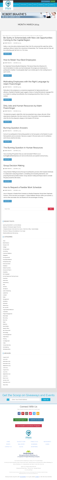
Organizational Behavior (8, 309)
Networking (5, 305)
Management (6, 299)
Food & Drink (23, 4)
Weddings (40, 4)
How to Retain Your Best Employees (19, 60)
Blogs (21, 446)
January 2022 (6, 380)
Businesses (34, 444)
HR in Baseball (6, 274)
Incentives (5, 278)
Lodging (30, 4)
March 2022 (5, 378)
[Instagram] (26, 413)
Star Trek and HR (6, 330)
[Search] (51, 209)
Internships (5, 280)
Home (8, 441)
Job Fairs (5, 286)
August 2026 (6, 357)
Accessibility (23, 476)
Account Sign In (20, 420)
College (4, 247)
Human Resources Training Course (10, 276)
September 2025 (6, 365)
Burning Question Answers (15, 128)
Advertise (53, 1)
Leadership (5, 292)
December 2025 (6, 361)
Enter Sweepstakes (45, 1)
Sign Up (45, 399)
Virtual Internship (7, 345)
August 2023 (6, 369)
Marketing (5, 301)
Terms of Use (30, 468)
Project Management (7, 313)
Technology (5, 332)
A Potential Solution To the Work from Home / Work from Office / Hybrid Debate (20, 229)
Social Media (6, 326)
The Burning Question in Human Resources (23, 148)
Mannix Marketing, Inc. (48, 462)
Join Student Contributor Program (28, 425)
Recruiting (5, 317)
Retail (4, 322)
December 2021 (6, 382)
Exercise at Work (6, 263)
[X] (34, 413)
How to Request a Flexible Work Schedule (22, 187)
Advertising (34, 446)
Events (35, 4)
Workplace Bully (6, 349)
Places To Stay (21, 441)
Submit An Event (36, 420)
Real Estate (5, 315)
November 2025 (6, 363)
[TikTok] (30, 413)
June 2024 (5, 367)
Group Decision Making (13, 165)
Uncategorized (6, 340)
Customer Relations (7, 253)
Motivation (5, 303)
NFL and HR (5, 307)
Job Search (5, 288)
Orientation (5, 311)
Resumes (5, 320)
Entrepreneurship (7, 261)
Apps (4, 240)
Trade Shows (6, 336)
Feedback (5, 265)
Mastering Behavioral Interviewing (10, 233)
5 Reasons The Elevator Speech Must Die (12, 227)
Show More (5, 384)
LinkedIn (5, 295)
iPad (4, 284)
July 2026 (5, 359)
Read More (7, 53)
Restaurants (47, 441)
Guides (46, 4)
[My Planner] (38, 413)
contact (37, 476)
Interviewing (5, 282)
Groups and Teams (7, 270)
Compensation (6, 249)
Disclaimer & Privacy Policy (21, 468)
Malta (4, 297)
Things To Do (16, 4)
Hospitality (5, 272)
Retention (5, 324)
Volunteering (6, 347)
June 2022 (5, 376)
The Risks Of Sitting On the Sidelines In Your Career (14, 231)
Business (51, 4)
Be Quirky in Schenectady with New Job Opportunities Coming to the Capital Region (27, 39)
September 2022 (6, 373)
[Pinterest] (22, 413)
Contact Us (8, 446)
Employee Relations (7, 259)
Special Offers (6, 328)
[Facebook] (19, 413)
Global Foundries (7, 267)
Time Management (7, 334)
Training (5, 338)
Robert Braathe (8, 43)
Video (4, 343)
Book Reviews (6, 242)
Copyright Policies (37, 468)
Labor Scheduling (7, 290)
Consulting (5, 251)
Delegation (5, 255)
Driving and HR (6, 257)
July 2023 (5, 371)
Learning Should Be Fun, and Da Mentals (12, 225)
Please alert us (21, 473)
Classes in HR (6, 245)
